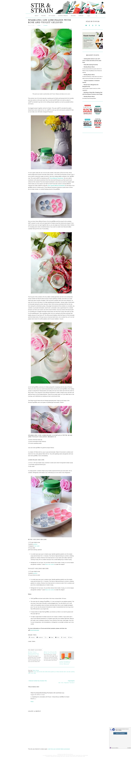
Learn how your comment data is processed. (59, 749)
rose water (37, 546)
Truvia (32, 673)
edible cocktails (48, 671)
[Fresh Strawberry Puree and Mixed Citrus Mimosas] (67, 655)
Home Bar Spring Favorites (91, 64)
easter (43, 671)
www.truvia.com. (34, 630)
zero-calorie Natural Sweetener (56, 185)
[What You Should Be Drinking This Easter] (52, 656)
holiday (57, 671)
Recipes (37, 670)
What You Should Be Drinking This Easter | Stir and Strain (46, 693)
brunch (34, 671)
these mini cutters (49, 564)
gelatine (35, 544)
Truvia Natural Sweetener (56, 178)
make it (64, 671)
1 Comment (45, 25)
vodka (35, 673)
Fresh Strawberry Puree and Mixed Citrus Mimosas (65, 663)
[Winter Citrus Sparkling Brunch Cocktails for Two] (36, 656)
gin (55, 671)
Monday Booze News (92, 76)
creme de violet (39, 671)
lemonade (61, 671)
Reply (32, 701)
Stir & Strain (42, 8)
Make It (34, 670)
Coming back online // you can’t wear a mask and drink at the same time (91, 60)
